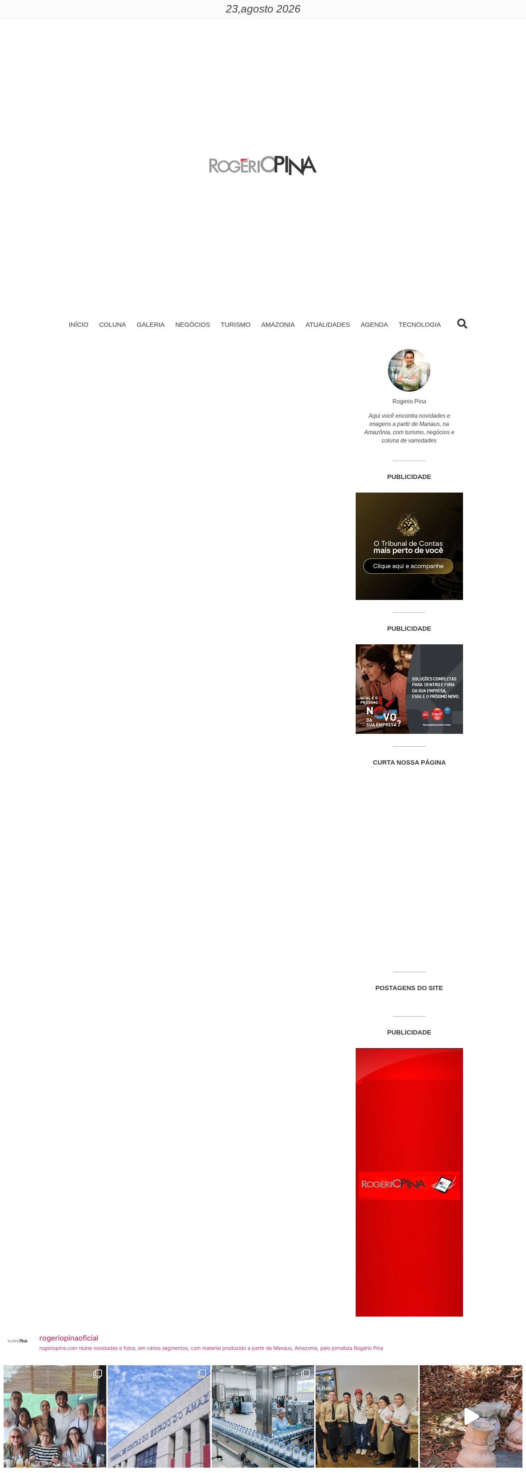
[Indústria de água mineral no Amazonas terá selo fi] (263, 1416)
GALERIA (151, 324)
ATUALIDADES (328, 324)
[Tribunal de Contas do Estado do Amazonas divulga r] (159, 1416)
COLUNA (112, 324)
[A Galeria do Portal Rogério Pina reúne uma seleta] (55, 1416)
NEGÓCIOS (192, 324)
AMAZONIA (278, 324)
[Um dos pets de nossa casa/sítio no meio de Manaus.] (471, 1416)
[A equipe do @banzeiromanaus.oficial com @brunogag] (367, 1416)
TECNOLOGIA (420, 324)
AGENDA (374, 324)
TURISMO (235, 324)
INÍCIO (78, 324)
